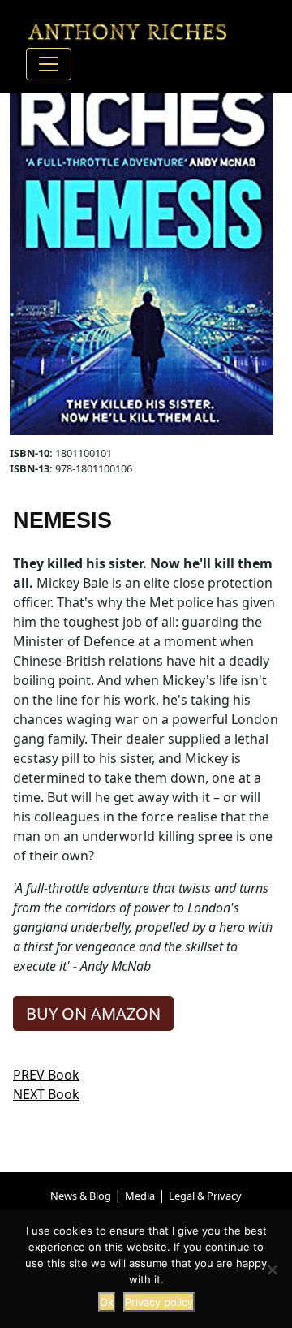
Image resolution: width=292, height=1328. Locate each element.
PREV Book (46, 1075)
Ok (107, 1302)
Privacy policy (159, 1302)
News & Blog (80, 1195)
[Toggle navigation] (48, 64)
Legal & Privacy (205, 1195)
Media (140, 1195)
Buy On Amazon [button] (93, 1013)
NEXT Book (46, 1094)
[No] (272, 1269)
